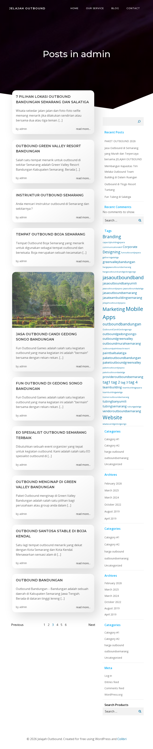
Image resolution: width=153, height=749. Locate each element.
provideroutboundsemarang (123, 377)
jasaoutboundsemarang (120, 293)
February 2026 (113, 483)
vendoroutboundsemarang (122, 411)
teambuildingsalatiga (113, 392)
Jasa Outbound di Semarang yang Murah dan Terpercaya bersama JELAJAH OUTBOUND (123, 153)
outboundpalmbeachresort (116, 348)
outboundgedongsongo (119, 334)
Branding (112, 237)
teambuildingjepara (132, 387)
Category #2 (111, 445)
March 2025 (111, 490)
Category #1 (111, 439)
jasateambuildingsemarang (122, 298)
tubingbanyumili (115, 401)
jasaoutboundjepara (112, 288)
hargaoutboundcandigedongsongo (119, 271)
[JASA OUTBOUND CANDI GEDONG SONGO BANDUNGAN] (53, 299)
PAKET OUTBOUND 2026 (120, 141)
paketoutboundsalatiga (114, 372)
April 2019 (110, 518)
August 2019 (112, 511)
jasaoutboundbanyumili (120, 283)
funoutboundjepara (131, 252)
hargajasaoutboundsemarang (117, 267)
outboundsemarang (116, 458)
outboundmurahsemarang (122, 343)
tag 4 (133, 382)
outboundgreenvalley (118, 339)
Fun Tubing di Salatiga (117, 197)
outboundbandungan (122, 324)
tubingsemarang (115, 406)
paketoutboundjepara (113, 367)
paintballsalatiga (114, 353)
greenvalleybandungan (119, 262)
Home (75, 8)
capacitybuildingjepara (114, 242)
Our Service (95, 8)
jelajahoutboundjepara (114, 303)
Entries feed (111, 682)
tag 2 (115, 382)
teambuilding (112, 387)
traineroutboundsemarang (116, 397)
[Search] (139, 121)
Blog (115, 8)
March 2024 (111, 497)
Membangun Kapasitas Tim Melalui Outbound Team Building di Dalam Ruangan (121, 171)
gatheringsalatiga (111, 257)
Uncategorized (113, 464)
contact (133, 8)
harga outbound (114, 451)
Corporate (130, 247)
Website (112, 417)
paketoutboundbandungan (122, 358)
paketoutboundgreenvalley (122, 362)
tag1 (106, 382)
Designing (111, 251)
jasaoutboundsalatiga (133, 288)
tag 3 (124, 382)
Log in (108, 675)
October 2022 (112, 504)
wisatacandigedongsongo (115, 424)
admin (23, 129)
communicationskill (112, 247)
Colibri (122, 739)
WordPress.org (113, 694)
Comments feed (114, 688)
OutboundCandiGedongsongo (117, 329)
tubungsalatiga (134, 406)
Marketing (114, 309)
